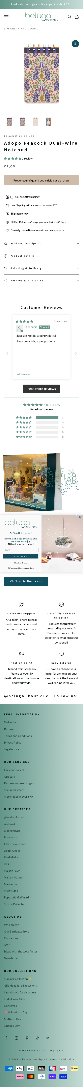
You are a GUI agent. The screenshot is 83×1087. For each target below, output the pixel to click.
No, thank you (20, 563)
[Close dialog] (80, 517)
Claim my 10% (20, 556)
